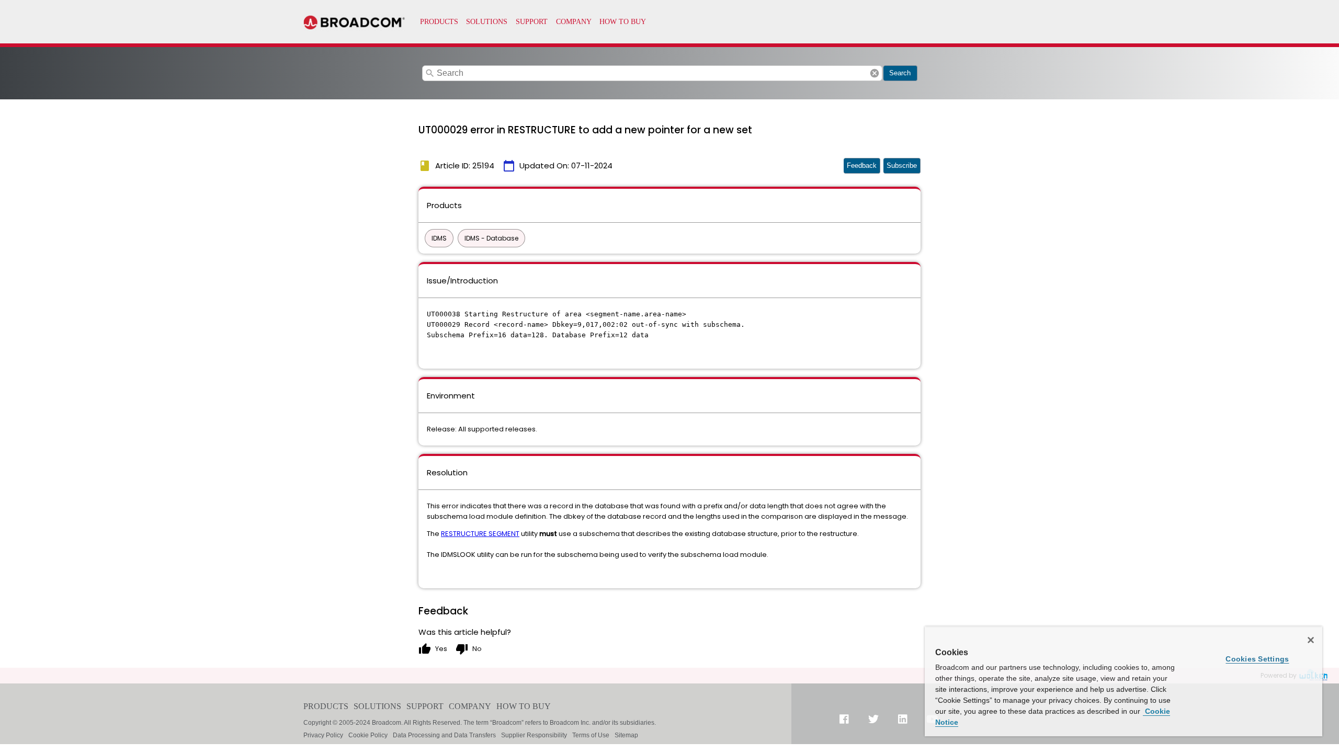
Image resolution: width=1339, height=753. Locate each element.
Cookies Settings (1257, 659)
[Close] (1311, 640)
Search (900, 73)
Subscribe (902, 165)
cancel (874, 73)
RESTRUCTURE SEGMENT (480, 534)
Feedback (862, 165)
